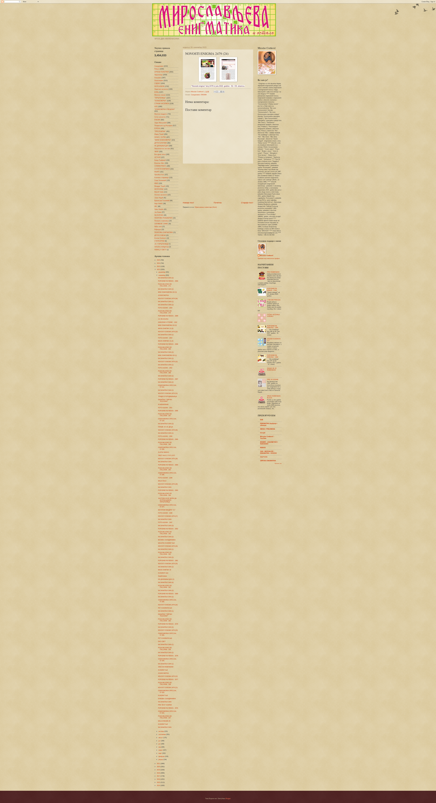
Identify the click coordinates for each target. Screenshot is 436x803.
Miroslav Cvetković (266, 255)
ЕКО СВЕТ (162, 641)
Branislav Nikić (159, 163)
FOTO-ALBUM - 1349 (165, 478)
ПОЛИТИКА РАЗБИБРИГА (163, 218)
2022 (158, 269)
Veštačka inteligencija (161, 247)
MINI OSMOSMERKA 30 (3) (167, 292)
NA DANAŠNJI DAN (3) (165, 278)
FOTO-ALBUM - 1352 (165, 368)
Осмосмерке (158, 80)
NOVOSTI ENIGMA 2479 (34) (168, 298)
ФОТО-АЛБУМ (159, 86)
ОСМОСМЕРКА (163, 295)
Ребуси (156, 69)
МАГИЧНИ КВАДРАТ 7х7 (166, 510)
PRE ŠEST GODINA (165, 705)
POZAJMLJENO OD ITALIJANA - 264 (165, 494)
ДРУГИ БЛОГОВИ (160, 143)
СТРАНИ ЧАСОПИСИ (161, 103)
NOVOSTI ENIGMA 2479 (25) (168, 563)
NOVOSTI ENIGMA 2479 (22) (168, 676)
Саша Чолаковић (160, 180)
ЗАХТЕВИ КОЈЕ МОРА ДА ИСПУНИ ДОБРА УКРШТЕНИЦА (167, 500)
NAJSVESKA (158, 215)
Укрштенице (158, 75)
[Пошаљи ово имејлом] (215, 92)
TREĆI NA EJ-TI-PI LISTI (166, 455)
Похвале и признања (161, 221)
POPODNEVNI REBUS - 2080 (168, 594)
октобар (161, 731)
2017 (158, 776)
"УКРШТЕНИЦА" (160, 98)
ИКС (155, 206)
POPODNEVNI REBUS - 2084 (168, 465)
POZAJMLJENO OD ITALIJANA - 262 (165, 553)
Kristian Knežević (160, 238)
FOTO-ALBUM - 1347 (165, 522)
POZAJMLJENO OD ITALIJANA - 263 (165, 532)
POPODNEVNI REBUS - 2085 (168, 439)
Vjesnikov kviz (159, 174)
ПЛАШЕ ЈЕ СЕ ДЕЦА (165, 427)
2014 (158, 785)
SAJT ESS (263, 457)
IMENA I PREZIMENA (267, 429)
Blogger (228, 798)
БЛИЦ (156, 92)
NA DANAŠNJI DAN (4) (165, 582)
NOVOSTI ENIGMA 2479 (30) (168, 430)
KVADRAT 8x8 (163, 670)
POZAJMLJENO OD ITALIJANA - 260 (165, 620)
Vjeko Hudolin (159, 209)
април (161, 750)
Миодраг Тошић (159, 186)
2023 (158, 266)
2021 (158, 763)
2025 (158, 260)
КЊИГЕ (157, 172)
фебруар (162, 756)
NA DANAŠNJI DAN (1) (165, 301)
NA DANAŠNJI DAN (164, 462)
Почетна (218, 203)
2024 (158, 263)
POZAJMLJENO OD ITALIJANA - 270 (165, 312)
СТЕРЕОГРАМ (159, 241)
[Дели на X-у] (219, 92)
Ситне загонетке (160, 117)
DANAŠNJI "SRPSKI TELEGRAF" (165, 400)
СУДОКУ (157, 83)
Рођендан (157, 229)
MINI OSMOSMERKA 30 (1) (167, 355)
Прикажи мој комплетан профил (269, 258)
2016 (158, 779)
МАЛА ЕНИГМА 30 (164, 570)
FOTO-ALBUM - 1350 (165, 436)
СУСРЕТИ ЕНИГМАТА (162, 169)
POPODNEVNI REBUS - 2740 (272, 289)
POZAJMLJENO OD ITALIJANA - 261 (165, 586)
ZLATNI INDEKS (163, 452)
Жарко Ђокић (159, 134)
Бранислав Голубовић (162, 200)
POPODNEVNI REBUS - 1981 (168, 560)
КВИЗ (156, 183)
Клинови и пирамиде (161, 177)
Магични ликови (159, 95)
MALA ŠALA (162, 481)
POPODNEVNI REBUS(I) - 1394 (272, 356)
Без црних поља (160, 154)
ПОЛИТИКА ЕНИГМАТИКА (163, 232)
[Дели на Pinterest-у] (223, 92)
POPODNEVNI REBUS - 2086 (168, 411)
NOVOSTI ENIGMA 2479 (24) (168, 605)
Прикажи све (278, 463)
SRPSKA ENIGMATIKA (268, 461)
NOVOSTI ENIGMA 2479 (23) (168, 630)
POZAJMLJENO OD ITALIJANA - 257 (165, 717)
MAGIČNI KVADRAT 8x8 (166, 543)
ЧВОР (156, 151)
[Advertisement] (218, 182)
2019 (158, 770)
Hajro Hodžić (158, 203)
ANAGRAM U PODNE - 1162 (167, 322)
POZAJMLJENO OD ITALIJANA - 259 (165, 648)
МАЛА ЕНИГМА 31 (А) (165, 341)
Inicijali (262, 433)
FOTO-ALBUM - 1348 (165, 513)
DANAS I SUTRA (160, 137)
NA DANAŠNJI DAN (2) (165, 289)
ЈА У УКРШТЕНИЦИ (161, 244)
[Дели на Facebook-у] (221, 92)
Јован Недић (158, 198)
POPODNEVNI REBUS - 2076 (168, 708)
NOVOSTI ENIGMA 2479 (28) (168, 484)
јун (160, 744)
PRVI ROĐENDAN (273, 272)
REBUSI (263, 447)
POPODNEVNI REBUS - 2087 (168, 379)
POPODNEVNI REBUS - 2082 (168, 529)
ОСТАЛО (157, 157)
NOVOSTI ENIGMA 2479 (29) (168, 458)
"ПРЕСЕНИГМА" (160, 131)
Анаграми (157, 78)
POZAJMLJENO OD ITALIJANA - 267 (165, 414)
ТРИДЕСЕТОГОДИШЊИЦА (167, 396)
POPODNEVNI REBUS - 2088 (168, 344)
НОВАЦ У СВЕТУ (160, 250)
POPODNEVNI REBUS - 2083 (168, 490)
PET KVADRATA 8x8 (165, 608)
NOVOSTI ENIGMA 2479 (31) (168, 393)
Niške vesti (158, 226)
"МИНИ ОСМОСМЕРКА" (162, 140)
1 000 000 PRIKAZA (273, 300)
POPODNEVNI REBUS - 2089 (168, 316)
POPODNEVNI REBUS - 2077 (168, 679)
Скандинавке (195, 95)
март (160, 753)
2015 (158, 782)
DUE (261, 420)
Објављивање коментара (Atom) (206, 207)
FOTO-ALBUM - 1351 (165, 408)
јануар (161, 759)
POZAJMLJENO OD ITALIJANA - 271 (165, 285)
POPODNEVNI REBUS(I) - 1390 (272, 326)
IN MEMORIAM (163, 404)
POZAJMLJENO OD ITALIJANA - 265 (165, 469)
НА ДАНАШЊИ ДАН (161, 146)
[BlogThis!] (217, 92)
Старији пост (247, 203)
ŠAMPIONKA (162, 576)
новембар (162, 275)
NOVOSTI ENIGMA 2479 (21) (168, 687)
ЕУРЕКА (157, 128)
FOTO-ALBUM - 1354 (165, 308)
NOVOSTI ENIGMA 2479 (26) (168, 546)
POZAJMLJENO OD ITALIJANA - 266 (165, 443)
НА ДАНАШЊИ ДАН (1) (166, 579)
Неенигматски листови (162, 148)
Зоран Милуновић (160, 123)
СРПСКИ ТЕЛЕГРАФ (161, 72)
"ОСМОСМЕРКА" (160, 101)
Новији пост (188, 203)
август (161, 737)
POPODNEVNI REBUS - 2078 (168, 656)
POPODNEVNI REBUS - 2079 (168, 624)
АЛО (156, 106)
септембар (162, 734)
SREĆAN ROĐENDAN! (165, 667)
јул (160, 741)
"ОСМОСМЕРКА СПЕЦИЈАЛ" (164, 109)
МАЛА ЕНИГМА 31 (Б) (165, 328)
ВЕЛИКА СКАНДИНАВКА (167, 540)
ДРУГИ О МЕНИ (160, 235)
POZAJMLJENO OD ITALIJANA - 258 (165, 683)
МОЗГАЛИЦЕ (159, 189)
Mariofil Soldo (158, 192)
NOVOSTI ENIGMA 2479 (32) (168, 361)
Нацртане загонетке (161, 89)
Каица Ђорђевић (160, 160)
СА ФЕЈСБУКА (163, 319)
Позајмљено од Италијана (163, 125)
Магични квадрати (160, 114)
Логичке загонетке (160, 195)
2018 (158, 773)
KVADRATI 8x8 (163, 573)
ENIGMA (204, 95)
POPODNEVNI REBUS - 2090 (168, 281)
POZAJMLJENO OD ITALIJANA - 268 (165, 372)
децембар (162, 272)
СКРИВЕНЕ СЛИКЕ (161, 224)
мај (160, 747)
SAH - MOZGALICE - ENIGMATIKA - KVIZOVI (268, 452)
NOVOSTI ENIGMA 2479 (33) (168, 332)
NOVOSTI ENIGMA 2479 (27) (168, 516)
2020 (158, 766)
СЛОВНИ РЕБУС (160, 166)
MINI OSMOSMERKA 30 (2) (167, 325)
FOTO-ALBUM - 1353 (165, 338)
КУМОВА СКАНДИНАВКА (167, 699)
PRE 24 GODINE (272, 379)
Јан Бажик (158, 212)
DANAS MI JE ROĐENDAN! (272, 369)
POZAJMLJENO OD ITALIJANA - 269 (165, 348)
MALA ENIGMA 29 (164, 721)
